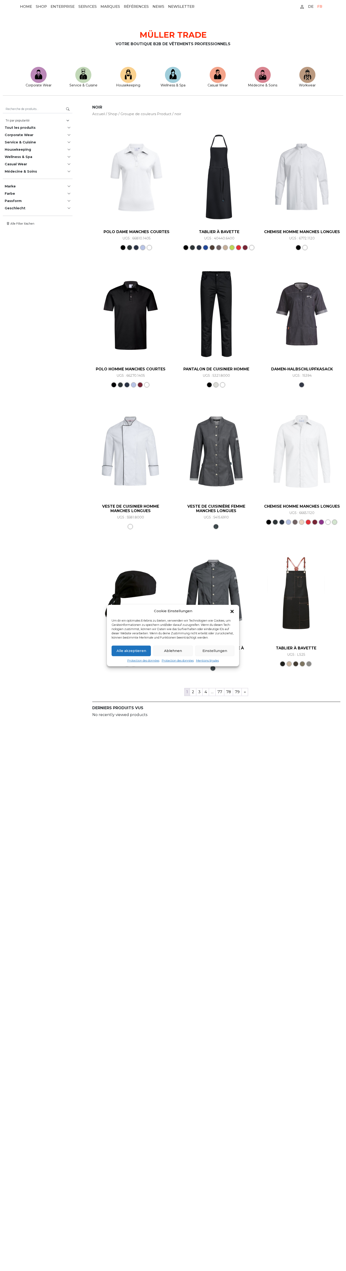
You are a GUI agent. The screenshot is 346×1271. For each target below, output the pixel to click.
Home (26, 6)
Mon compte (302, 6)
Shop (41, 6)
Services (87, 6)
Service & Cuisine (83, 85)
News (158, 6)
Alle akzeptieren (131, 650)
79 (237, 692)
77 (219, 692)
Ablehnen (173, 650)
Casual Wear (218, 85)
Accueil (98, 114)
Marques (110, 6)
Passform (13, 201)
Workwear (307, 85)
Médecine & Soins (262, 85)
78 (228, 692)
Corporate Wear (39, 85)
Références (136, 6)
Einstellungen (214, 650)
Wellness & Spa (173, 85)
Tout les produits (20, 127)
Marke (10, 186)
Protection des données (143, 660)
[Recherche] (67, 109)
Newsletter (181, 6)
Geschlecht (15, 208)
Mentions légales (207, 660)
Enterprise (63, 6)
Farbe (10, 193)
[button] (232, 611)
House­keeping (128, 85)
